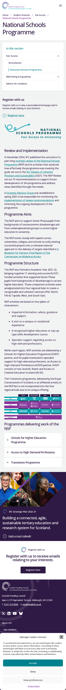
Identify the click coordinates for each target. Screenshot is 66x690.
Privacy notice (34, 686)
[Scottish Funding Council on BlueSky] (21, 613)
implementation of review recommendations (29, 200)
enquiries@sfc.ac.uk (32, 604)
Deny (33, 671)
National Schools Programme (26, 69)
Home (5, 15)
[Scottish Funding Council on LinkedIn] (8, 613)
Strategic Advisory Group (20, 193)
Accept (33, 663)
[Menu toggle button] (60, 5)
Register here (16, 115)
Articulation (15, 62)
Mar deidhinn (10, 629)
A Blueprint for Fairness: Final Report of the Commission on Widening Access (31, 252)
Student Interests (21, 15)
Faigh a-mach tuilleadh (19, 536)
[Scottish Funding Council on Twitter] (3, 613)
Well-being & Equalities (18, 76)
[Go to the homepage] (15, 5)
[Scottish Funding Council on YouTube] (15, 613)
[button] (61, 637)
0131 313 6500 (11, 604)
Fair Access (40, 15)
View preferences (33, 680)
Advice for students (16, 83)
